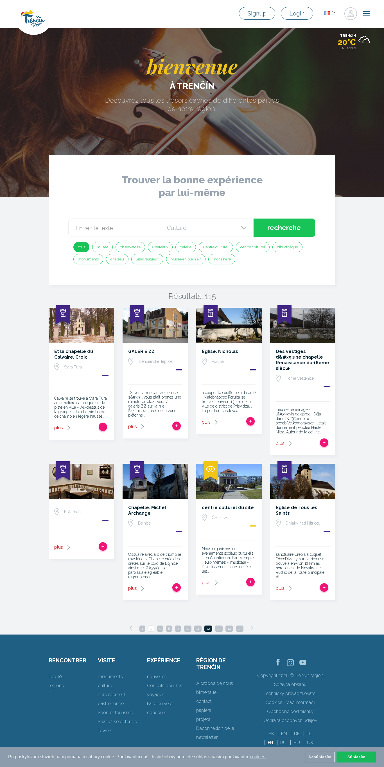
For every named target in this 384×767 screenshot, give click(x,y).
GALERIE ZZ (141, 351)
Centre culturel (216, 247)
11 (197, 629)
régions (56, 685)
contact (204, 701)
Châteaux (160, 247)
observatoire (130, 247)
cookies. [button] (258, 756)
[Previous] (131, 628)
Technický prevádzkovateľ (290, 693)
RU (283, 742)
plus (58, 427)
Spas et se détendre (118, 721)
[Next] (251, 628)
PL (309, 733)
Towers (105, 730)
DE (297, 733)
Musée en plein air (186, 259)
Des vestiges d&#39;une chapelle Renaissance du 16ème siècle (302, 360)
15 (239, 629)
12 (208, 629)
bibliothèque (287, 247)
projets (203, 719)
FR (270, 742)
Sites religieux (147, 259)
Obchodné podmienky (290, 711)
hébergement (112, 694)
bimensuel (207, 692)
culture (105, 685)
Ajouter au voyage (103, 427)
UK (310, 742)
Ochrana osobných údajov (290, 720)
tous (81, 247)
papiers (203, 710)
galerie (185, 247)
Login (297, 13)
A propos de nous (214, 683)
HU (296, 742)
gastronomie (111, 703)
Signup (257, 13)
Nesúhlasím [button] (320, 757)
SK (271, 733)
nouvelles (157, 676)
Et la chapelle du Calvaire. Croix (73, 354)
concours (156, 712)
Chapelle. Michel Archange (147, 510)
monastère (222, 259)
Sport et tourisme (115, 712)
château (117, 259)
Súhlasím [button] (356, 757)
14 (229, 629)
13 (218, 629)
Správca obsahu (290, 684)
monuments (88, 259)
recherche (284, 228)
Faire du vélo (160, 703)
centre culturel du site (228, 507)
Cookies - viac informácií (290, 702)
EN (284, 733)
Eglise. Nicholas (220, 351)
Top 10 (55, 676)
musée (102, 247)
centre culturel (252, 247)
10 (187, 629)
